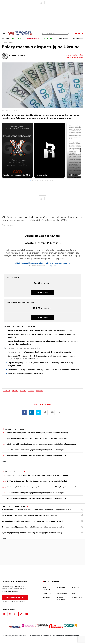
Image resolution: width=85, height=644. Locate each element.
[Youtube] (26, 614)
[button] (30, 180)
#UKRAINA (6, 391)
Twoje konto (47, 593)
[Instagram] (15, 614)
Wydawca (75, 587)
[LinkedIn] (4, 614)
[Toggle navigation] (3, 33)
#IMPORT (31, 391)
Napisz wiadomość (76, 57)
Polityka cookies (77, 597)
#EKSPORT (39, 391)
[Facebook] (24, 412)
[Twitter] (38, 412)
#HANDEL (15, 391)
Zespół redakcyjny (46, 588)
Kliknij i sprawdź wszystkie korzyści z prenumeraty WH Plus (42, 263)
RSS (73, 593)
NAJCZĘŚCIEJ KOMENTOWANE (14, 506)
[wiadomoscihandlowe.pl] (20, 33)
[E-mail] (52, 412)
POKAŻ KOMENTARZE (42, 404)
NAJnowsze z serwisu (14, 429)
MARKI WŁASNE (63, 39)
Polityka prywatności (61, 598)
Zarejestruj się (62, 593)
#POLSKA (23, 391)
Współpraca (61, 587)
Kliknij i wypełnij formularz (15, 597)
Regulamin (46, 597)
